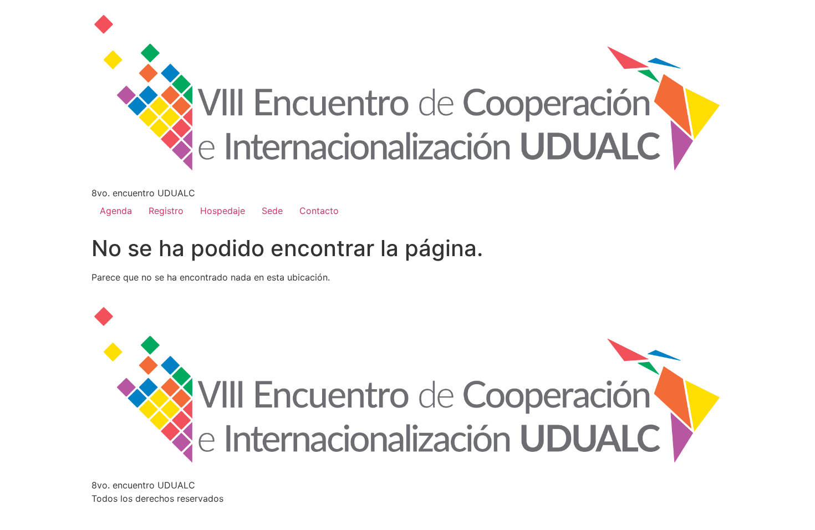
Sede (272, 210)
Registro (166, 210)
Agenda (116, 210)
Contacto (319, 210)
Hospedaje (222, 210)
